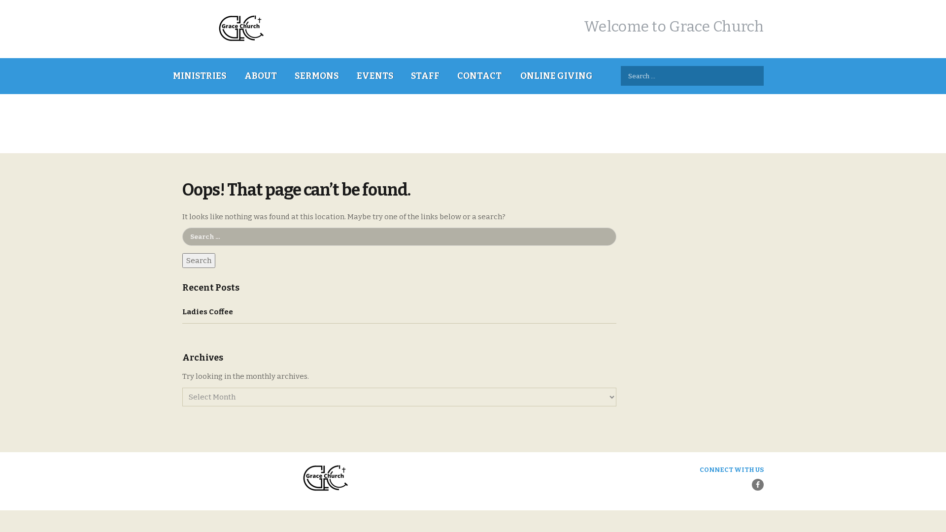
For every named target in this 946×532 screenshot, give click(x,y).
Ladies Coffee (207, 311)
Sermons (317, 75)
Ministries (200, 75)
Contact (479, 75)
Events (375, 75)
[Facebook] (758, 485)
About (260, 75)
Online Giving (556, 75)
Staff (425, 75)
